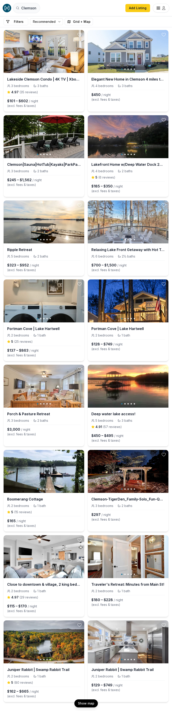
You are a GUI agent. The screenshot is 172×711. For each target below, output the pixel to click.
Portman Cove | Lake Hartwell (33, 328)
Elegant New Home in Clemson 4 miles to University (128, 79)
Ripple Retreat (19, 249)
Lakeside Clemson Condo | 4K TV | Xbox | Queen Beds (44, 79)
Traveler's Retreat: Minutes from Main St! (127, 584)
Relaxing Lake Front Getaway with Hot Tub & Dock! (128, 249)
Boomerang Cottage (25, 499)
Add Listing (137, 8)
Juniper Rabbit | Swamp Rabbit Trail (38, 669)
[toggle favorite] (79, 35)
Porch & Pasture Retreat (28, 414)
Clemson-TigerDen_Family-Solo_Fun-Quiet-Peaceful (128, 499)
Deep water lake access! (113, 414)
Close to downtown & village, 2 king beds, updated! (44, 584)
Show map (86, 703)
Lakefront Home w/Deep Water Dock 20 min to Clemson (128, 164)
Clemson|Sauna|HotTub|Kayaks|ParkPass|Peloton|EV (44, 164)
